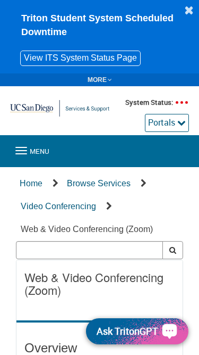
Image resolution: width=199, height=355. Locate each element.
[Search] (172, 250)
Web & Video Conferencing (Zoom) (87, 229)
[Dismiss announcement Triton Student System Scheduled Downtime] (189, 10)
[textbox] (89, 250)
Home (31, 183)
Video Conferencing (58, 206)
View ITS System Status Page (80, 57)
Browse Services (99, 183)
